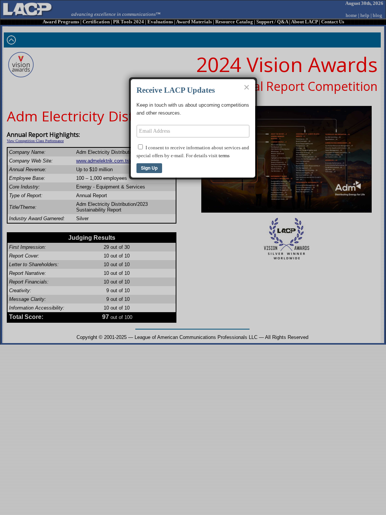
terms (224, 155)
